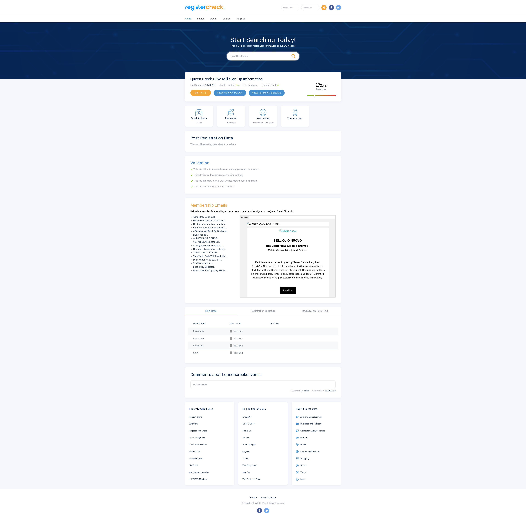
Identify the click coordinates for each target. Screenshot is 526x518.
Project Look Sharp (198, 431)
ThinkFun (246, 431)
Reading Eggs (249, 444)
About (213, 19)
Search (200, 19)
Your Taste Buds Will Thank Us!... (210, 256)
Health (303, 444)
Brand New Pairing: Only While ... (210, 270)
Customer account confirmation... (210, 224)
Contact (226, 19)
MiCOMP (193, 465)
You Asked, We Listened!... (206, 242)
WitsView (193, 424)
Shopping (304, 458)
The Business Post (251, 479)
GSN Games (248, 424)
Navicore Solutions (198, 444)
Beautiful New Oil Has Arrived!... (209, 228)
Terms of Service (268, 497)
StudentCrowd (195, 458)
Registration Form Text (315, 311)
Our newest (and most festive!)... (209, 249)
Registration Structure (263, 311)
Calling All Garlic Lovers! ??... (208, 245)
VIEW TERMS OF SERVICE (266, 93)
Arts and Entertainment (311, 417)
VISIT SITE (200, 93)
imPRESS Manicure (198, 479)
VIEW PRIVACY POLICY (230, 93)
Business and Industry (310, 424)
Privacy (253, 497)
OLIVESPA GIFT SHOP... (206, 238)
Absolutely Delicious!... (205, 217)
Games (303, 437)
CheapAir (246, 417)
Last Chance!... (200, 235)
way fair (246, 472)
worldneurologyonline (199, 472)
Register (240, 19)
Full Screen (244, 217)
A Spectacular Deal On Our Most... (210, 231)
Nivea (245, 458)
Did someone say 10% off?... (207, 260)
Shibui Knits (194, 451)
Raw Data (211, 311)
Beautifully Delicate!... (204, 267)
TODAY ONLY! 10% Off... (206, 252)
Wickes (245, 437)
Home (188, 19)
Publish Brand (195, 417)
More (302, 479)
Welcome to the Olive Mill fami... (209, 220)
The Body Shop (249, 465)
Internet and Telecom (310, 451)
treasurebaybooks (197, 437)
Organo (245, 451)
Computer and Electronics (312, 431)
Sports (303, 465)
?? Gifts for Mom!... (202, 263)
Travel (303, 472)
